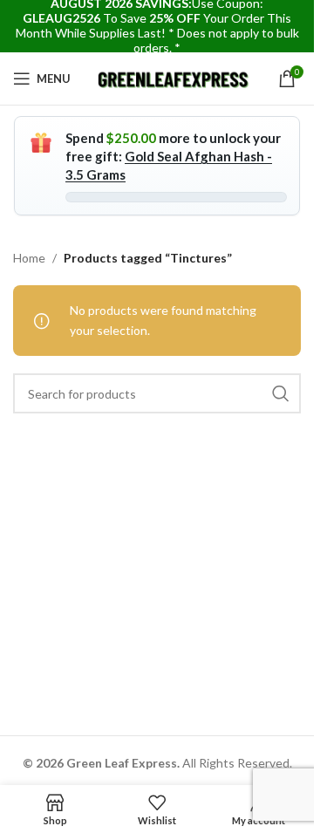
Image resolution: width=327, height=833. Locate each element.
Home (29, 257)
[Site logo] (174, 77)
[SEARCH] (281, 393)
